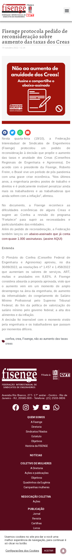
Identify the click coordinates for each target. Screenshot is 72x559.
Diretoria (36, 426)
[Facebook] (16, 407)
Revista (36, 518)
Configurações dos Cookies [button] (22, 550)
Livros (36, 528)
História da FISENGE (36, 445)
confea (9, 339)
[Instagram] (26, 407)
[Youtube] (46, 407)
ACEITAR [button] (48, 550)
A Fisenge (36, 422)
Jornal (36, 513)
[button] (67, 10)
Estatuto (36, 436)
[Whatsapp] (56, 407)
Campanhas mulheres (36, 487)
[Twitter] (36, 407)
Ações (36, 501)
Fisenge (27, 339)
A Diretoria (36, 468)
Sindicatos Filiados (36, 431)
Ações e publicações (36, 472)
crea (18, 339)
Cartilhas (36, 523)
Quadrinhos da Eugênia (36, 482)
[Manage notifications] (63, 551)
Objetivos (36, 441)
